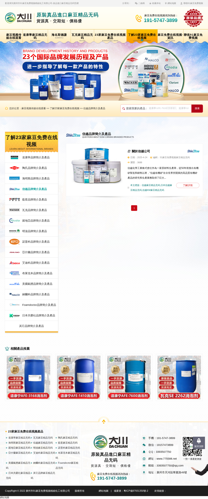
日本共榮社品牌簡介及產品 (38, 315)
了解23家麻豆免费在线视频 (64, 108)
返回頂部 (198, 446)
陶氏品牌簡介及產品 (34, 167)
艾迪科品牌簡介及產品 (36, 262)
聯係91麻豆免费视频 (193, 3)
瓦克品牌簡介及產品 (34, 210)
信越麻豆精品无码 (43, 442)
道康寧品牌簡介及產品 (36, 157)
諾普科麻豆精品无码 (69, 447)
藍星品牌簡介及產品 (34, 199)
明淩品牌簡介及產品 (34, 231)
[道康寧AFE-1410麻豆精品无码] (78, 377)
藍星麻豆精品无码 (68, 442)
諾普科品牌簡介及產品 (36, 241)
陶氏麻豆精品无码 (68, 437)
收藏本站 (156, 3)
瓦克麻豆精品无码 (43, 437)
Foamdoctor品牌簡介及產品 (39, 304)
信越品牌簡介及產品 (94, 108)
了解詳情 (188, 185)
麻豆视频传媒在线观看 (33, 108)
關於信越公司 (141, 151)
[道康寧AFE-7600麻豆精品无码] (129, 377)
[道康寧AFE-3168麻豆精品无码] (28, 377)
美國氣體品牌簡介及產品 (37, 283)
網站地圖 (171, 3)
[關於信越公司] (96, 165)
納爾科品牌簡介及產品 (36, 294)
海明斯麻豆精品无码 (19, 442)
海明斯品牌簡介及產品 (36, 178)
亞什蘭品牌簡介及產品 (36, 252)
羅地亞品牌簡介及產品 (36, 220)
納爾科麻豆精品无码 (44, 463)
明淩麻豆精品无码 (43, 447)
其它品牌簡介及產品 (31, 326)
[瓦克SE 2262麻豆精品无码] (179, 377)
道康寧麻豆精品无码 (19, 437)
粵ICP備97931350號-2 (136, 491)
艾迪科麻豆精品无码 (44, 453)
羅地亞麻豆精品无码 (19, 447)
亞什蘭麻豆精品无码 (19, 453)
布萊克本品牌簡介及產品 (37, 273)
